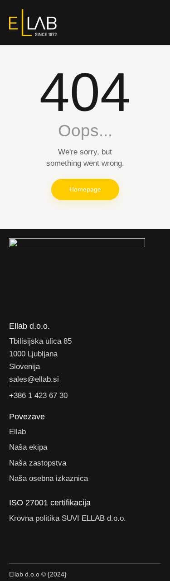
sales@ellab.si (34, 379)
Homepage (85, 189)
